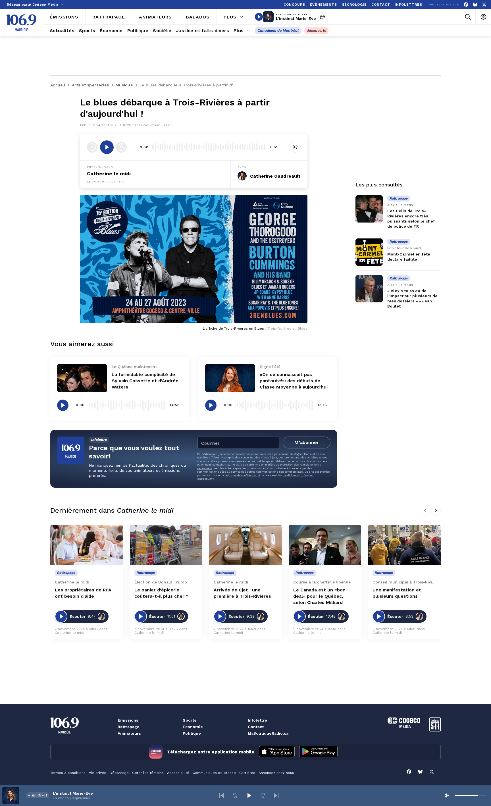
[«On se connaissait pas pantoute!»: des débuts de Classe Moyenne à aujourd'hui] (230, 378)
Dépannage (119, 773)
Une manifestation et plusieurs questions (397, 593)
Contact (256, 726)
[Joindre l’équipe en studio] (322, 17)
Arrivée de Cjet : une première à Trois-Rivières (242, 593)
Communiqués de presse (214, 773)
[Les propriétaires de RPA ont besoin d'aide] (86, 545)
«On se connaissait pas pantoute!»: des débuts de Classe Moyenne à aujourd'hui (294, 381)
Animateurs (129, 733)
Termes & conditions (68, 773)
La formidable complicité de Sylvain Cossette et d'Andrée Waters (145, 381)
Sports (189, 720)
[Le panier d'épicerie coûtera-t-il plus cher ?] (166, 545)
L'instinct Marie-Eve (296, 18)
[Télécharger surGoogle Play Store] (318, 752)
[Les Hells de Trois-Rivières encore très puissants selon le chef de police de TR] (369, 209)
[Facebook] (466, 4)
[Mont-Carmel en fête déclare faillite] (369, 252)
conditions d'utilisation (298, 475)
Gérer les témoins (148, 773)
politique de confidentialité (242, 475)
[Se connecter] (483, 17)
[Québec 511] (435, 730)
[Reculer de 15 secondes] (92, 147)
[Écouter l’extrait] (107, 147)
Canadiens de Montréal (278, 30)
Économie (193, 726)
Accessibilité (178, 773)
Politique (192, 733)
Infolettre (257, 720)
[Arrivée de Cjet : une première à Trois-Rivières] (245, 545)
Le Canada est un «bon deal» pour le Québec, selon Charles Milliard (319, 596)
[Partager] (295, 147)
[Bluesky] (475, 4)
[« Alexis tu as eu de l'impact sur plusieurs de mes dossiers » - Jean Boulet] (369, 288)
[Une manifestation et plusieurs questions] (404, 545)
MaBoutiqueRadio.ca (268, 733)
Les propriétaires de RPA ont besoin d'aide (83, 593)
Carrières (247, 773)
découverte (316, 30)
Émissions (128, 720)
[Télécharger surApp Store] (277, 752)
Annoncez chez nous (276, 773)
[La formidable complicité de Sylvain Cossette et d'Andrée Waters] (82, 378)
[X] (484, 4)
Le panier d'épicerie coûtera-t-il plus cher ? (161, 593)
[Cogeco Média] (404, 726)
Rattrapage (129, 726)
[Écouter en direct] (258, 16)
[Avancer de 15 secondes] (121, 147)
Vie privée (97, 773)
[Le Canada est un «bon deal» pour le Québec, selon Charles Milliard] (325, 545)
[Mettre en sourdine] (446, 795)
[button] (221, 795)
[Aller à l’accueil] (21, 22)
